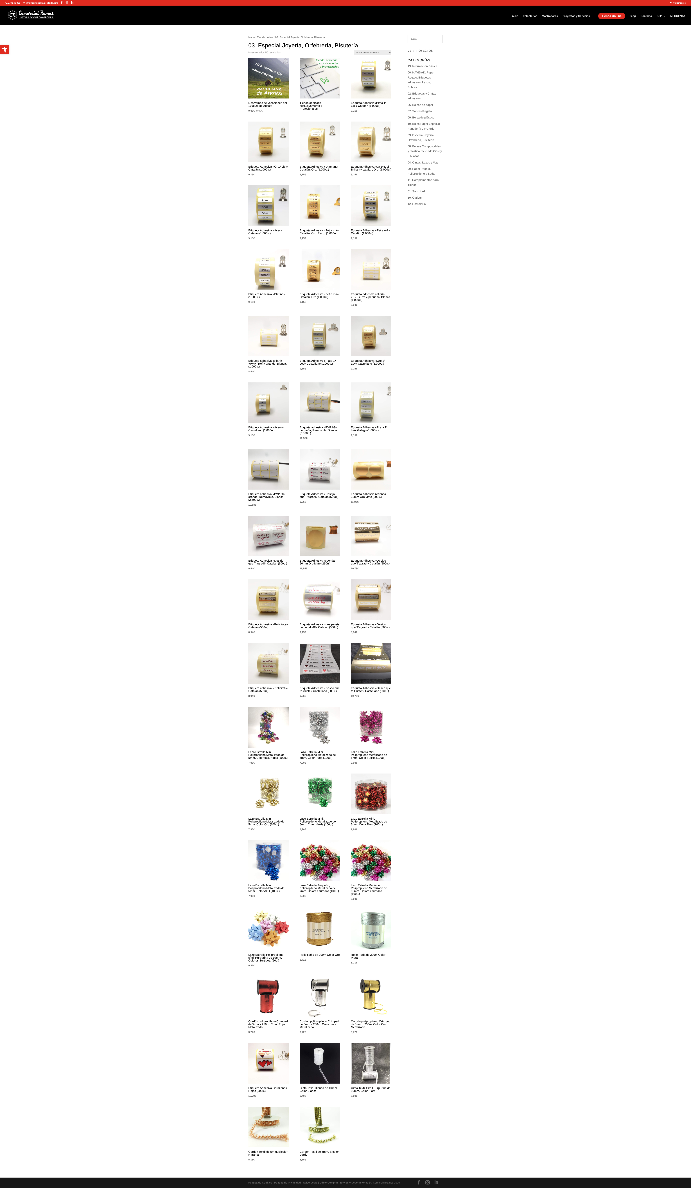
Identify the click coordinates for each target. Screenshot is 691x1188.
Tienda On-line (612, 15)
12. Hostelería (417, 203)
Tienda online (265, 37)
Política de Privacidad (287, 1182)
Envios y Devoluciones (354, 1182)
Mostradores (550, 16)
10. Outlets (415, 197)
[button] (4, 49)
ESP (659, 16)
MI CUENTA (677, 16)
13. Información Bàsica (422, 66)
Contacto (646, 16)
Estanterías (530, 16)
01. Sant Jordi (417, 191)
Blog (633, 16)
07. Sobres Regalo (420, 111)
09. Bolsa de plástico (421, 117)
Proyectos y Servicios (576, 16)
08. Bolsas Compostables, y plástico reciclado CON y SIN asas (425, 151)
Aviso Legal (310, 1182)
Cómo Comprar (329, 1182)
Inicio (514, 16)
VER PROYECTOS (420, 50)
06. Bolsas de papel (420, 104)
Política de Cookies (260, 1182)
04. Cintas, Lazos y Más (423, 162)
